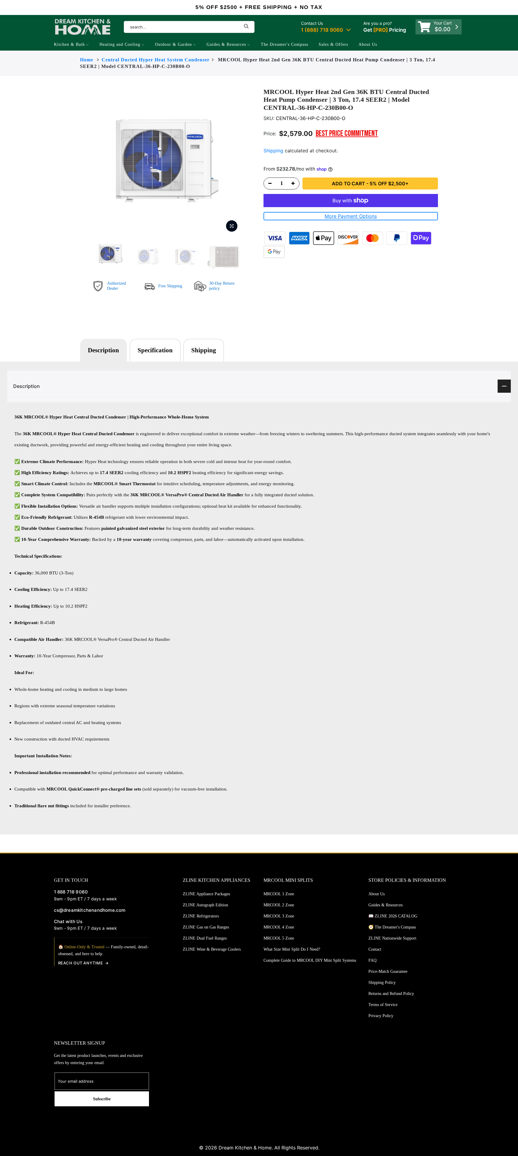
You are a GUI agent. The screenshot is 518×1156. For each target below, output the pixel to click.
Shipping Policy (382, 982)
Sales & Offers (333, 44)
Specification (155, 350)
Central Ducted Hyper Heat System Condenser (156, 59)
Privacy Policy (380, 1016)
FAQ (372, 960)
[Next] (253, 161)
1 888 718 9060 (71, 892)
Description (103, 350)
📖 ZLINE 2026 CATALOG (392, 916)
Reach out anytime (80, 963)
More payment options (351, 216)
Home (86, 59)
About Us (368, 44)
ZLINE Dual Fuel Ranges (205, 938)
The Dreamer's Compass (284, 44)
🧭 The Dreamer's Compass (392, 927)
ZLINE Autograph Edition (205, 905)
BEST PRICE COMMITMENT (347, 133)
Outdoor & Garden (173, 44)
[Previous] (81, 161)
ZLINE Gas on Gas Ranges (206, 927)
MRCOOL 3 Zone (278, 916)
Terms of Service (382, 1004)
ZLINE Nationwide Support (392, 938)
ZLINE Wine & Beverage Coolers (212, 949)
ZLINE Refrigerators (201, 916)
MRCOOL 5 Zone (278, 938)
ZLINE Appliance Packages (206, 894)
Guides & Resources (226, 44)
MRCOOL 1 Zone (278, 894)
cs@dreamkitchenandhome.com (90, 910)
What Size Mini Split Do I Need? (291, 949)
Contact (374, 949)
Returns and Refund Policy (391, 993)
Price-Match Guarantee (387, 971)
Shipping (273, 151)
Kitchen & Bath (69, 44)
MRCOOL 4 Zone (278, 927)
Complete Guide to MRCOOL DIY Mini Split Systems (309, 960)
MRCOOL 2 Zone (278, 905)
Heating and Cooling (120, 44)
